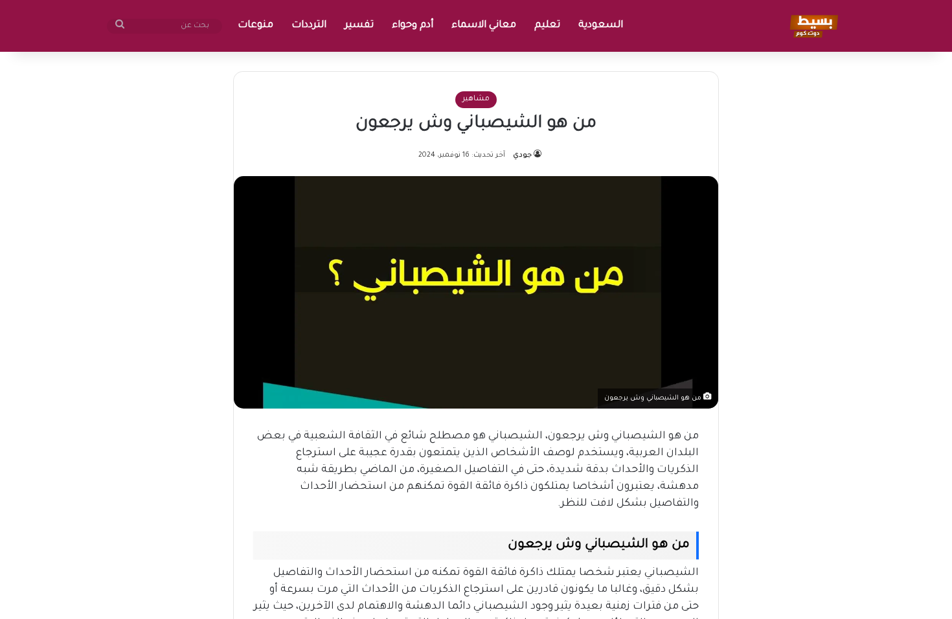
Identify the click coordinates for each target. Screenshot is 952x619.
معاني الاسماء (483, 25)
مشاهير (476, 99)
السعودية (600, 25)
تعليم (547, 25)
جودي (522, 155)
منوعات (255, 25)
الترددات (308, 25)
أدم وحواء (412, 25)
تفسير (359, 25)
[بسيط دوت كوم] (811, 26)
